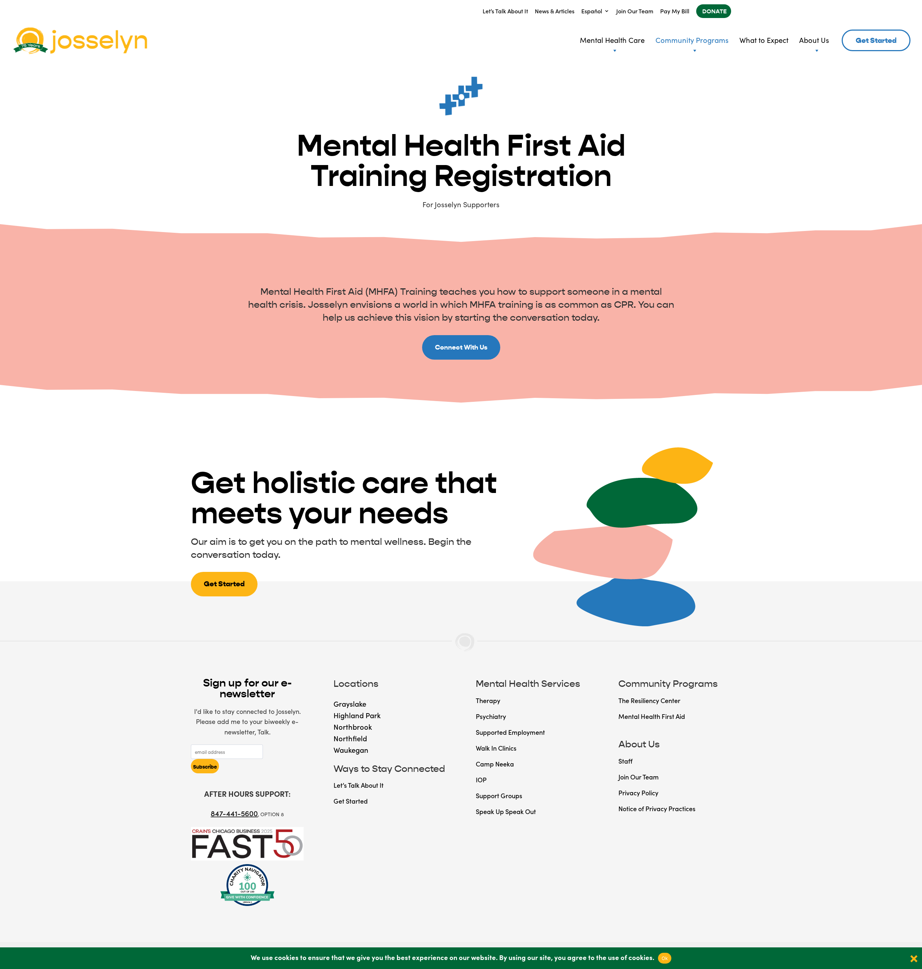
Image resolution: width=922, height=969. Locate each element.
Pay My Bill (674, 11)
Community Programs (692, 40)
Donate (714, 11)
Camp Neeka (495, 763)
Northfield (350, 738)
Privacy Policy (638, 792)
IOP (481, 779)
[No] (913, 958)
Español (591, 11)
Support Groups (499, 795)
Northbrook (353, 726)
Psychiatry (491, 716)
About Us (814, 40)
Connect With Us (461, 347)
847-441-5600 (234, 813)
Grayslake (350, 703)
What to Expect (763, 40)
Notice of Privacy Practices (656, 808)
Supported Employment (510, 732)
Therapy (488, 700)
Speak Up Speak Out (506, 811)
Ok (665, 958)
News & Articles (554, 11)
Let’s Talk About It (505, 11)
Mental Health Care (612, 40)
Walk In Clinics (496, 747)
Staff (625, 760)
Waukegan (351, 749)
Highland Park (357, 715)
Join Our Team (634, 11)
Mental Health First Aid (651, 716)
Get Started (876, 40)
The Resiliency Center (649, 700)
